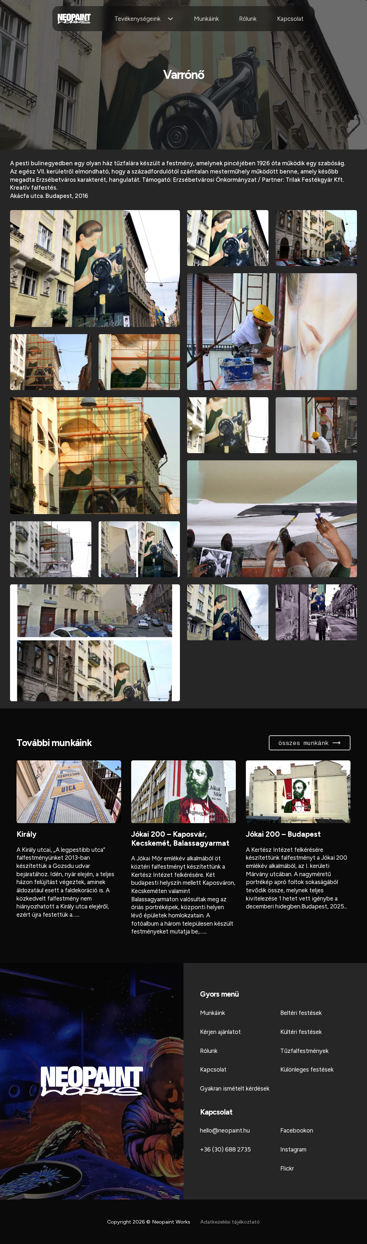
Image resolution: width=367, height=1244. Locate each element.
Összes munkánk (303, 743)
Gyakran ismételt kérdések (235, 1088)
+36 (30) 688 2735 (225, 1149)
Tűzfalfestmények (304, 1050)
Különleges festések (307, 1069)
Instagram (293, 1149)
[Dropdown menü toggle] (170, 19)
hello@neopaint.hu (225, 1130)
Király (26, 834)
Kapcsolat (290, 18)
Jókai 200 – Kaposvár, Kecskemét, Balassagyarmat (180, 838)
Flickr (287, 1168)
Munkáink (206, 18)
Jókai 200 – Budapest (283, 834)
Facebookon (296, 1130)
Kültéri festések (301, 1031)
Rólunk (248, 18)
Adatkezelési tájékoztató (230, 1222)
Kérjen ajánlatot (220, 1031)
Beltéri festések (301, 1012)
